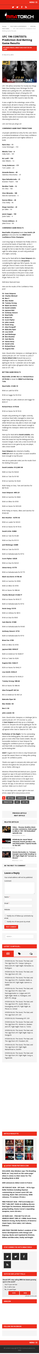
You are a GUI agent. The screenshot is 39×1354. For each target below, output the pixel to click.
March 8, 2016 (8, 55)
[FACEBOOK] (22, 7)
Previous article (19, 813)
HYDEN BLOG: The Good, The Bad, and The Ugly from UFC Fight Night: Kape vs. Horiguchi (19, 1032)
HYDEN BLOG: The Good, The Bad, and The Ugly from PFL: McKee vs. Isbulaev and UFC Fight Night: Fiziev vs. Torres (19, 1024)
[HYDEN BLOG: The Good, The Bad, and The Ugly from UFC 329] (29, 1149)
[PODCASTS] (26, 7)
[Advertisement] (18, 1097)
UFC (17, 802)
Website (7, 909)
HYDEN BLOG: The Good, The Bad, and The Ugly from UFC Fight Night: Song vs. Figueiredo (19, 1055)
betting (11, 798)
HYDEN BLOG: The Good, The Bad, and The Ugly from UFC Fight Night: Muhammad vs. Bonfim (19, 1047)
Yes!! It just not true (11, 1284)
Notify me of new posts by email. (18, 922)
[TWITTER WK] (17, 7)
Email (6, 903)
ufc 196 (25, 802)
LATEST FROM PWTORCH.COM (17, 1166)
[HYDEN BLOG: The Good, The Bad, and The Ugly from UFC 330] (19, 1143)
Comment (7, 881)
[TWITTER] (13, 7)
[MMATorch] (19, 16)
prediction (8, 802)
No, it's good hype (10, 1289)
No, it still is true (10, 1287)
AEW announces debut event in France (17, 1183)
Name (6, 897)
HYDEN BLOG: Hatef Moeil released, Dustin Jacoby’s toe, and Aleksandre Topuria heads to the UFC (24, 842)
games (30, 798)
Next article (19, 815)
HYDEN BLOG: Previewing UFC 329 (17, 1018)
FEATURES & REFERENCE (18, 26)
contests (20, 798)
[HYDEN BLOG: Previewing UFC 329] (9, 1156)
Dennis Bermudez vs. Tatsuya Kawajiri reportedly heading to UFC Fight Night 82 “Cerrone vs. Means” (24, 855)
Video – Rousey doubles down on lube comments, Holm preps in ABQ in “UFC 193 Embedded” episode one (24, 830)
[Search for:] (19, 936)
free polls (34, 1296)
